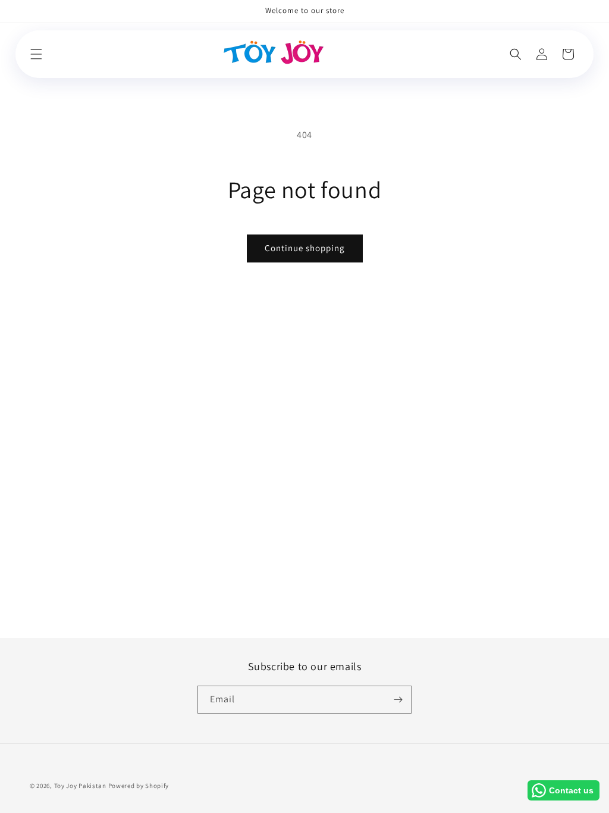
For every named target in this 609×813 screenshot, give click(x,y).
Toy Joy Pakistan (80, 785)
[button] (36, 54)
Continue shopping (305, 248)
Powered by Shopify (138, 785)
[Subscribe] (398, 700)
